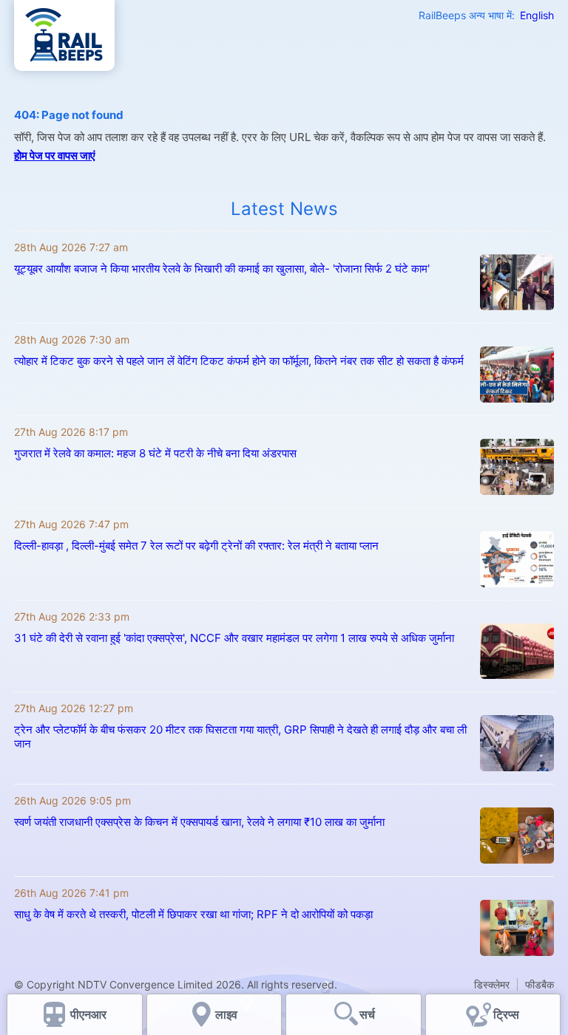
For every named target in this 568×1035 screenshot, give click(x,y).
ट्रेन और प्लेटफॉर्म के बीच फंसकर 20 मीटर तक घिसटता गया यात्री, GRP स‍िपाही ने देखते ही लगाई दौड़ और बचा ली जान (240, 737)
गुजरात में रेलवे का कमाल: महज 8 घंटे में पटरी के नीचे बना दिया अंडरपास (155, 453)
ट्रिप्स (506, 1014)
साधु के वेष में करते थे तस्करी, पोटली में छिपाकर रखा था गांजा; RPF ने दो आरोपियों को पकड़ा (193, 914)
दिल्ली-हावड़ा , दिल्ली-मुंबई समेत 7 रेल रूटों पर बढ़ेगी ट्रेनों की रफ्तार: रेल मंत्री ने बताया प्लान (196, 546)
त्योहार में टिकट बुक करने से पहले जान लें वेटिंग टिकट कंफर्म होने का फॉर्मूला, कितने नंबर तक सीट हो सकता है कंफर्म (239, 361)
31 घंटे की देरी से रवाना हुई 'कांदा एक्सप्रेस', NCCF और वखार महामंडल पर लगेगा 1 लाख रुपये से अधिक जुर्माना (234, 638)
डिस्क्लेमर (492, 984)
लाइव (227, 1014)
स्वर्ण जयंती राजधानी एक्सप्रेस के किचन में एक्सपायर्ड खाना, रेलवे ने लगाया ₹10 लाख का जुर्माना (199, 822)
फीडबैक (539, 984)
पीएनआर (88, 1014)
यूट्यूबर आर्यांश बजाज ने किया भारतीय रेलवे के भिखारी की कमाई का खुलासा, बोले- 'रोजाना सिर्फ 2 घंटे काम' (222, 269)
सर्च (367, 1014)
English (537, 15)
